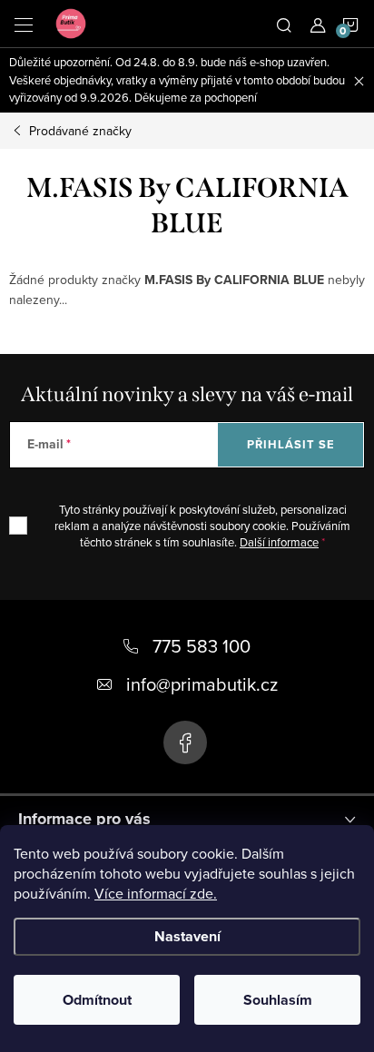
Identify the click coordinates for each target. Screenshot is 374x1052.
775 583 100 (202, 646)
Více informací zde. (155, 893)
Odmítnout (97, 999)
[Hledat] (284, 23)
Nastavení (187, 936)
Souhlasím (277, 999)
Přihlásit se (291, 444)
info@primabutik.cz (202, 684)
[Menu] (23, 23)
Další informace (279, 542)
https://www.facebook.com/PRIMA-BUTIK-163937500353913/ (185, 742)
